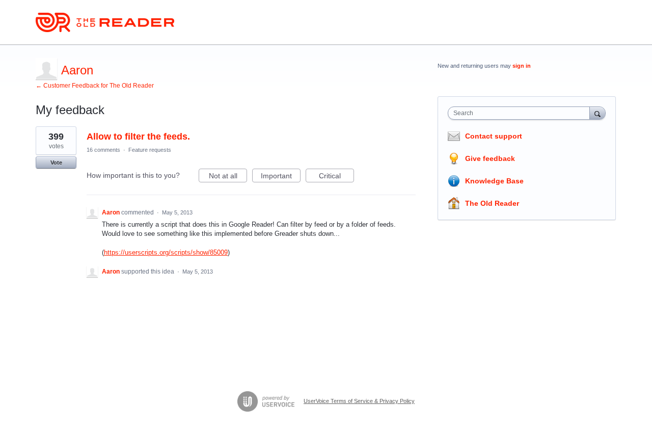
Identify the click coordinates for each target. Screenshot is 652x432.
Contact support (493, 136)
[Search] (597, 112)
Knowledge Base (494, 181)
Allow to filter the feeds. (138, 136)
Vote (56, 162)
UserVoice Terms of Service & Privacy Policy (359, 401)
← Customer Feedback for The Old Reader (95, 85)
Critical (336, 177)
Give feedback (490, 158)
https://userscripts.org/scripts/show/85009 (166, 252)
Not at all (228, 177)
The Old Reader (492, 203)
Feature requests (149, 150)
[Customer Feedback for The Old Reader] (105, 22)
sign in (521, 66)
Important (281, 177)
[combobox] (521, 113)
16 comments (103, 150)
